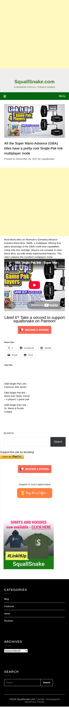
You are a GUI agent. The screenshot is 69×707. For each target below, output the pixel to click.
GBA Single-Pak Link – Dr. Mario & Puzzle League (16, 408)
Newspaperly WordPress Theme (42, 700)
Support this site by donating (17, 452)
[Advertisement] (34, 34)
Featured (9, 606)
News (7, 613)
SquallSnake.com (34, 81)
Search (9, 433)
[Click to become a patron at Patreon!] (34, 334)
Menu (62, 96)
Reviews (8, 620)
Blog (6, 599)
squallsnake (48, 158)
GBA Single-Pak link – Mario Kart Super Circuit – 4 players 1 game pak (17, 396)
